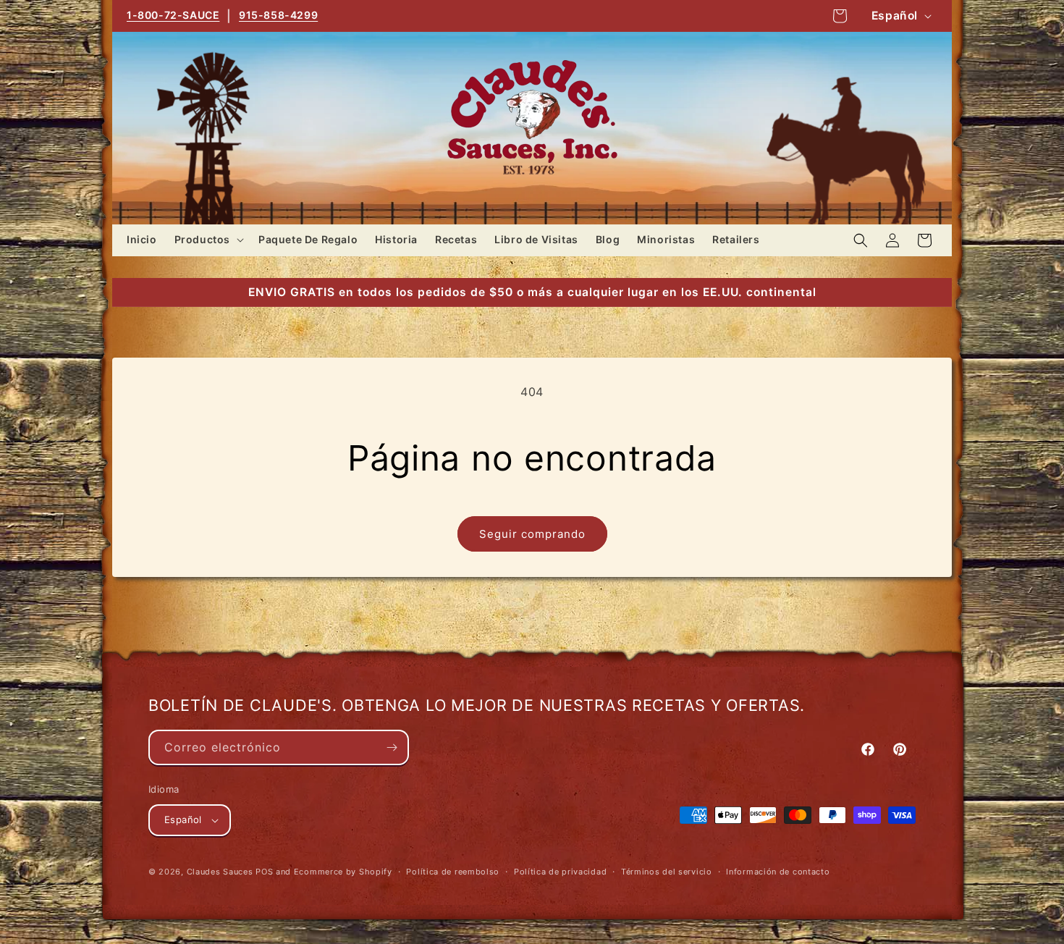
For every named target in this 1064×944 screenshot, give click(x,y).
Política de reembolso (452, 872)
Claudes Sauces (220, 872)
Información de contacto (777, 872)
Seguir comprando (532, 534)
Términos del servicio (666, 872)
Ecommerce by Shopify (343, 872)
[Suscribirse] (392, 747)
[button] (208, 239)
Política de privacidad (560, 872)
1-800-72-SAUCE (173, 15)
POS (264, 872)
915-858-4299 (278, 15)
